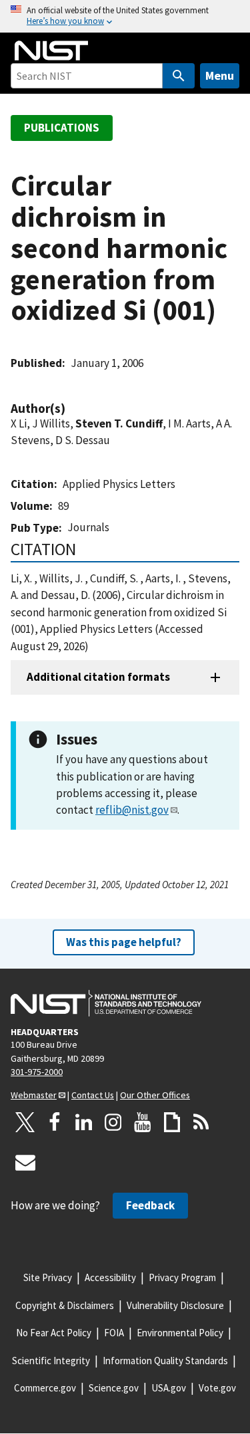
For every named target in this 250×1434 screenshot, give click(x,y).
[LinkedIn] (84, 1122)
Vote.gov (217, 1387)
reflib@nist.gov (132, 809)
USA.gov (168, 1387)
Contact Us (92, 1095)
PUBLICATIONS (61, 127)
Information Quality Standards (165, 1360)
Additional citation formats (98, 676)
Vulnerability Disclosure (175, 1305)
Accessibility (110, 1277)
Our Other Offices (155, 1095)
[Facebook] (54, 1122)
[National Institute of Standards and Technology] (106, 1003)
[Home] (51, 50)
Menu (219, 75)
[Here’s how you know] (125, 16)
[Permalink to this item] (72, 409)
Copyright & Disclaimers (64, 1305)
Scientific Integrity (51, 1360)
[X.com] (25, 1122)
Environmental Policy (180, 1332)
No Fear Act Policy (53, 1332)
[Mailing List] (25, 1162)
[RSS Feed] (201, 1122)
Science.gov (114, 1387)
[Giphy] (172, 1122)
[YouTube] (142, 1122)
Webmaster (34, 1095)
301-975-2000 (37, 1072)
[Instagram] (113, 1122)
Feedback (150, 1205)
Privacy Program (182, 1277)
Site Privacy (47, 1277)
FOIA (114, 1332)
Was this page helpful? (123, 942)
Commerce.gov (45, 1387)
